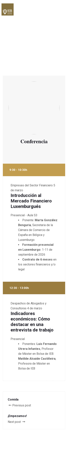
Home (14, 36)
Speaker (29, 36)
